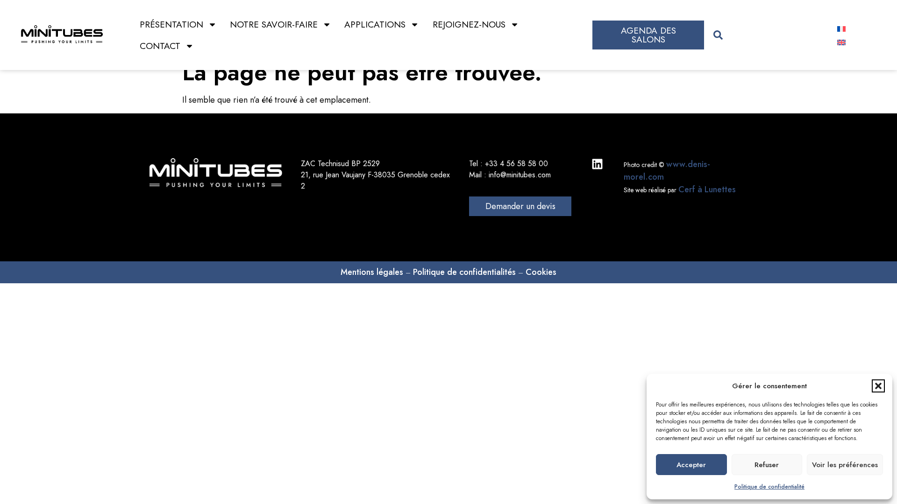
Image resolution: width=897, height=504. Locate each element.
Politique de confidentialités (464, 272)
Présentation (171, 24)
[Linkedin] (597, 164)
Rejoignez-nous (469, 24)
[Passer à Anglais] (841, 42)
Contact (160, 45)
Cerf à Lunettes (707, 189)
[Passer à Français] (841, 28)
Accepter (691, 465)
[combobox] (766, 35)
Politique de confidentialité (769, 487)
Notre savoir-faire (274, 24)
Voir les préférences (845, 465)
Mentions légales (372, 272)
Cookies (541, 272)
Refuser (767, 465)
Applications (375, 24)
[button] (878, 386)
